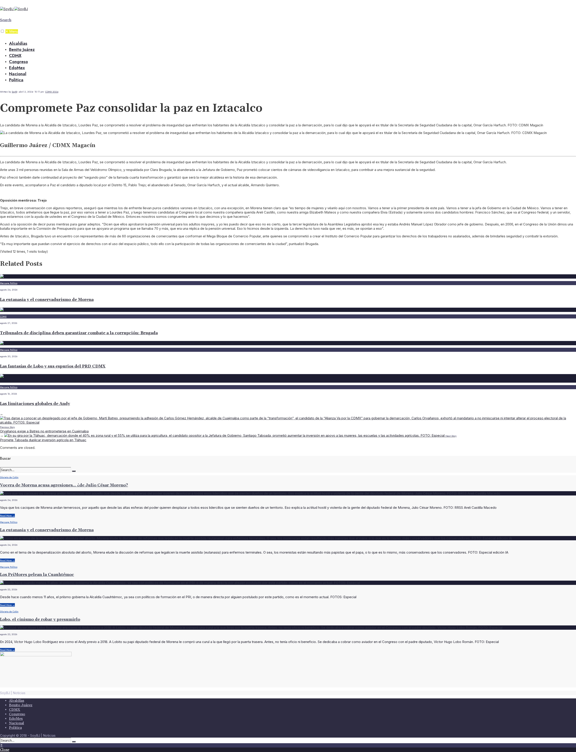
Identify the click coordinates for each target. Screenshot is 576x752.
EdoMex (17, 68)
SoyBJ (14, 91)
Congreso (18, 62)
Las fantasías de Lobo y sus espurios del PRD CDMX (53, 366)
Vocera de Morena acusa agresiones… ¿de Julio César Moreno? (64, 485)
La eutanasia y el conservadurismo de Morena (47, 299)
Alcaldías (18, 43)
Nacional (17, 74)
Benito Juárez (22, 49)
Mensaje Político (8, 283)
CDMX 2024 (51, 91)
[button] (2, 31)
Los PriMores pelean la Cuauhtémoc (37, 574)
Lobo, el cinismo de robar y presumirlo (40, 619)
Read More (7, 515)
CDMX (15, 55)
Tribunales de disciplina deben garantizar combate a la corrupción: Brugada (79, 333)
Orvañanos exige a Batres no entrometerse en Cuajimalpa (44, 429)
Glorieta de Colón (9, 477)
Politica (16, 80)
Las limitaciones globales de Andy (35, 403)
